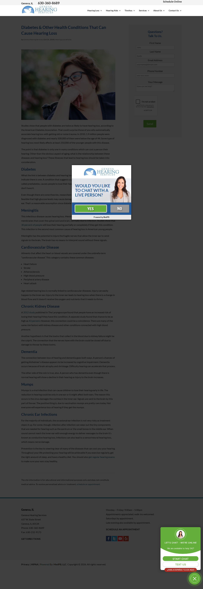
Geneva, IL (27, 3)
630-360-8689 (49, 3)
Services (143, 10)
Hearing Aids (112, 10)
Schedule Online (172, 1)
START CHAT (181, 558)
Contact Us (174, 10)
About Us (157, 10)
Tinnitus (128, 10)
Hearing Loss (93, 10)
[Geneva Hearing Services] (39, 12)
